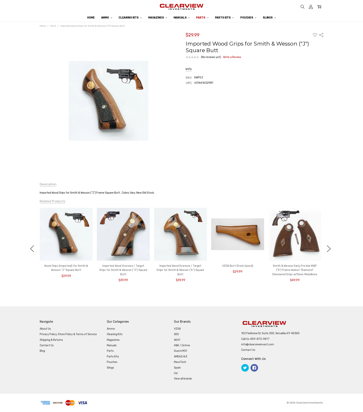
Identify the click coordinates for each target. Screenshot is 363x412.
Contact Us (47, 345)
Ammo (105, 17)
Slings (268, 17)
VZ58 (177, 328)
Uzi (176, 373)
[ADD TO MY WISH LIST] (85, 214)
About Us (45, 328)
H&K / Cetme (182, 345)
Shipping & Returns (51, 340)
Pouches (247, 17)
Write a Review (232, 57)
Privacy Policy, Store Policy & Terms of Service (68, 334)
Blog (42, 350)
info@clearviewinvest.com (257, 344)
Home (91, 17)
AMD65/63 (180, 356)
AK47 (177, 340)
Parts (201, 17)
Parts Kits (223, 17)
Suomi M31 (180, 350)
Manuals (180, 17)
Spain (177, 367)
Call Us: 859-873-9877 (255, 339)
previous (32, 248)
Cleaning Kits (129, 17)
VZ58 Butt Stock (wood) (237, 265)
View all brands (183, 378)
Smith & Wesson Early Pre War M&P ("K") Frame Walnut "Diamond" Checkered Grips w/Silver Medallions (294, 270)
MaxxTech (180, 362)
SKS (176, 334)
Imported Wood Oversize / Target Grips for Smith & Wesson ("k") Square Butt (180, 270)
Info (189, 69)
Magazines (156, 17)
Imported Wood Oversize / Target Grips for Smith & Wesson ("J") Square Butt (123, 270)
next (329, 248)
